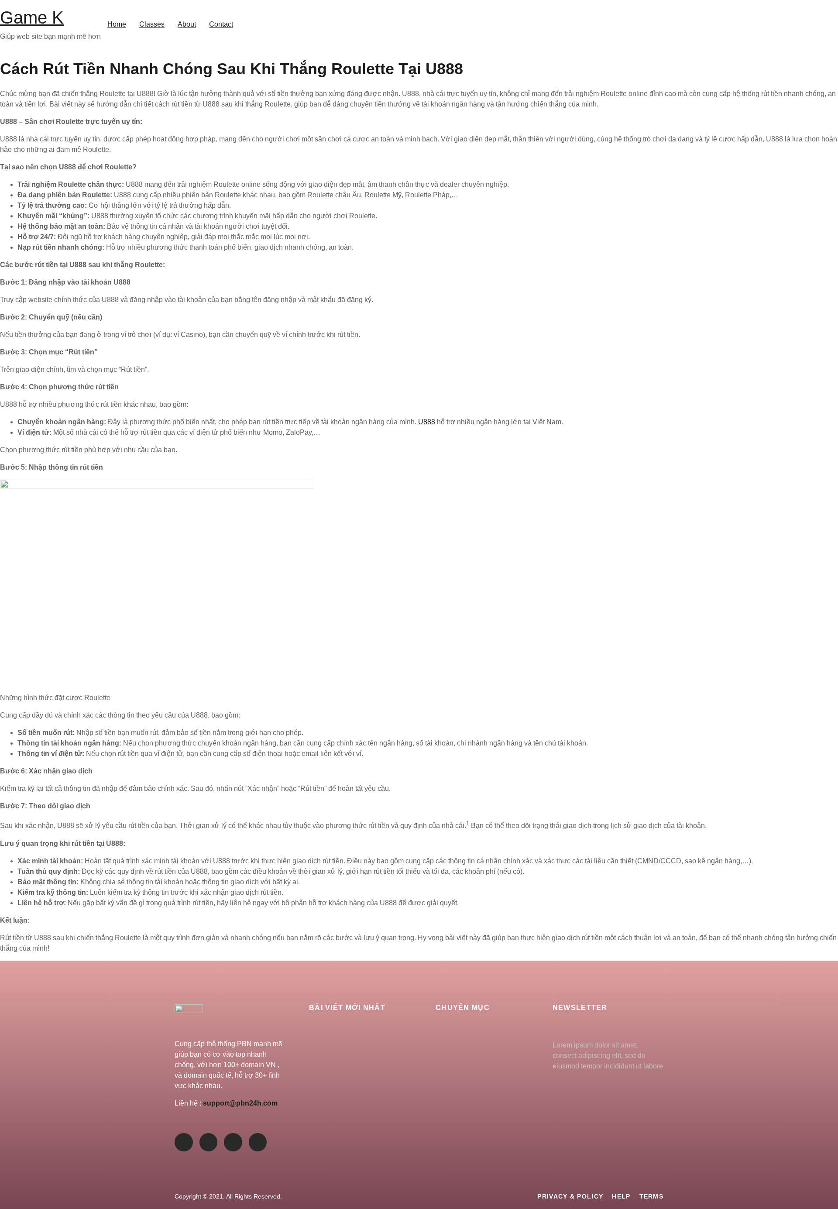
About (187, 24)
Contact (221, 24)
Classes (152, 24)
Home (116, 24)
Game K (32, 17)
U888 (426, 422)
